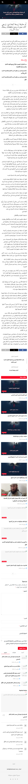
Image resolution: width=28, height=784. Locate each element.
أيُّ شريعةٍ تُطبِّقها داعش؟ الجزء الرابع (19, 478)
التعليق (25, 591)
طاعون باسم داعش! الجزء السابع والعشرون (17, 457)
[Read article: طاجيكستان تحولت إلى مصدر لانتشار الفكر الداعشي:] (14, 703)
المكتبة (14, 764)
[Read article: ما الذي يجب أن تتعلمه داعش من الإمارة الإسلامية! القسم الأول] (14, 533)
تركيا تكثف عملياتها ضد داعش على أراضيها (18, 521)
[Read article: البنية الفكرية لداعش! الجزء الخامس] (14, 386)
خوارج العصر (4, 391)
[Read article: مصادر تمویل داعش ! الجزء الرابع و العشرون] (14, 407)
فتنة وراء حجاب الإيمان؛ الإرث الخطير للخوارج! (16, 565)
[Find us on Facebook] (17, 779)
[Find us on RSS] (10, 779)
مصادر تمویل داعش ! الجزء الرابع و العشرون (17, 416)
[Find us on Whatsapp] (13, 779)
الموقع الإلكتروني (23, 633)
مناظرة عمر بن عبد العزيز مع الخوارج (12, 666)
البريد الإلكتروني (23, 626)
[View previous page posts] (15, 85)
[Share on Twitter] (14, 34)
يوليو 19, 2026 (22, 480)
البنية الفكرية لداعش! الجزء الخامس (19, 395)
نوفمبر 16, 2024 (22, 548)
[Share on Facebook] (23, 34)
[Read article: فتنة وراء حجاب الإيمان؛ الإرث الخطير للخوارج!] (14, 556)
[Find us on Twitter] (15, 779)
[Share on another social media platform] (5, 34)
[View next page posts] (13, 85)
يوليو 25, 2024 (22, 524)
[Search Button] (2, 2)
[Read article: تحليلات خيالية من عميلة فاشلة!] (14, 427)
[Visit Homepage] (14, 2)
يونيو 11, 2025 (22, 439)
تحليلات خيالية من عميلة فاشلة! (20, 436)
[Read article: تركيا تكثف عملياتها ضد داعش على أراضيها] (14, 513)
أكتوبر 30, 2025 (22, 419)
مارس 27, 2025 (22, 568)
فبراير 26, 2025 (22, 398)
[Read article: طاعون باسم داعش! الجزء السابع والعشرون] (14, 448)
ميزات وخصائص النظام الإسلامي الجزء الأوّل (10, 683)
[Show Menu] (25, 2)
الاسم (25, 618)
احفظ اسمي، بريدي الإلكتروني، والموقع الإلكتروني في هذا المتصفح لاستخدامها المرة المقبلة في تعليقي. (15, 642)
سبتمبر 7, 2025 (22, 460)
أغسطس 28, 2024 (21, 504)
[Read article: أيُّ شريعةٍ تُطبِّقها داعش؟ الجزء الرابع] (14, 469)
